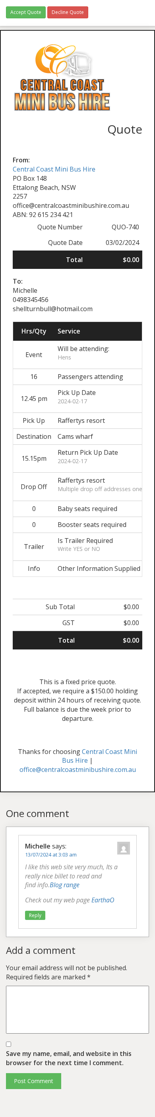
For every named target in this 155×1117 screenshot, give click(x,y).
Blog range (64, 884)
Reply (35, 915)
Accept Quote (25, 12)
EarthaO (102, 900)
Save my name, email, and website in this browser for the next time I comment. (69, 1058)
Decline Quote (68, 12)
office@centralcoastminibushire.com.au (77, 769)
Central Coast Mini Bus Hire (54, 169)
